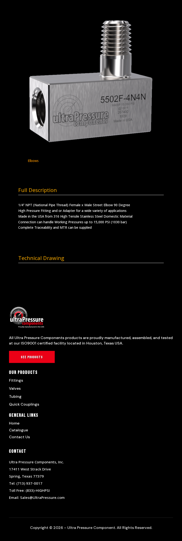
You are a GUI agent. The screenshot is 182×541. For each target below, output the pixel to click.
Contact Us (19, 436)
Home (14, 423)
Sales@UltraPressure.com (42, 497)
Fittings (16, 380)
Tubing (15, 396)
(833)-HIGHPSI (38, 490)
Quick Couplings (24, 404)
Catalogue (18, 430)
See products (32, 357)
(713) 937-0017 (29, 483)
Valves (15, 388)
